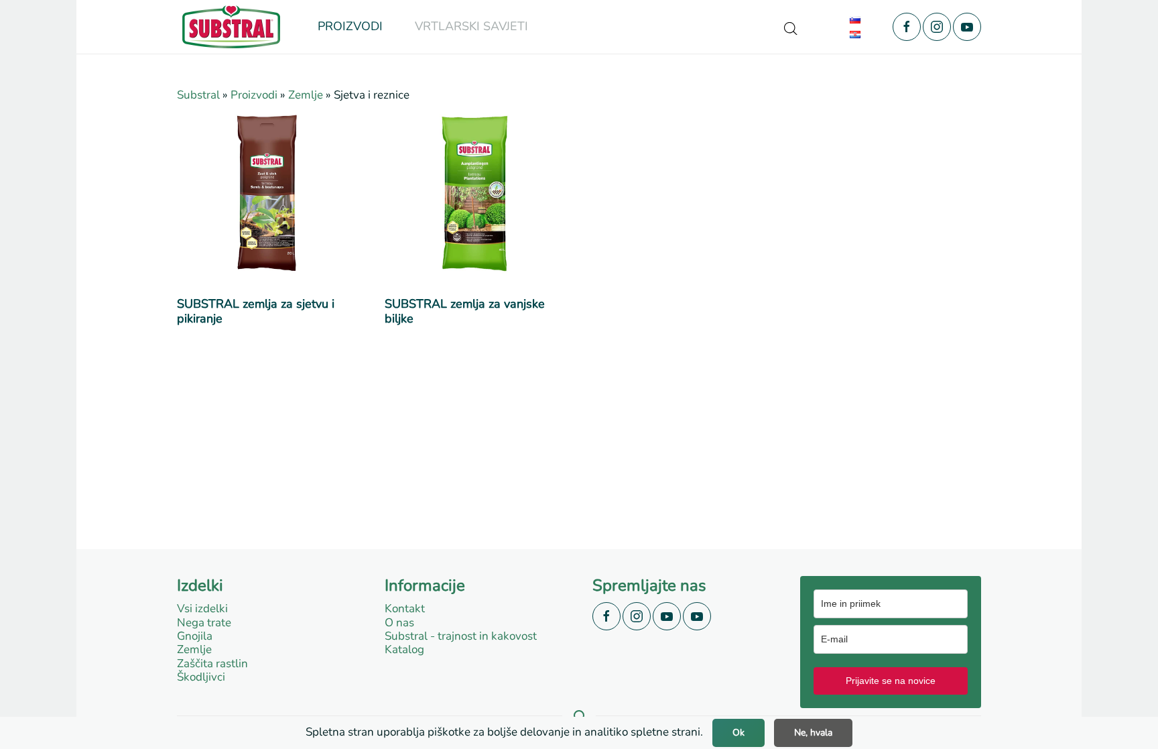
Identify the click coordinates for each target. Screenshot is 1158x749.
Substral (198, 95)
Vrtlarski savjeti (471, 26)
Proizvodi (254, 95)
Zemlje (305, 95)
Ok (738, 732)
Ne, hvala (813, 732)
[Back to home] (231, 27)
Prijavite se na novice (891, 680)
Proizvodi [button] (350, 26)
